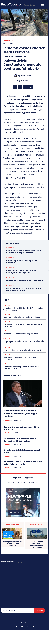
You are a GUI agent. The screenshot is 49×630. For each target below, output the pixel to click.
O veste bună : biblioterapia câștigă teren (25, 280)
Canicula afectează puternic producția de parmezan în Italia (21, 368)
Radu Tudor (26, 76)
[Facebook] (15, 87)
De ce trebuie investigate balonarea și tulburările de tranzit (23, 289)
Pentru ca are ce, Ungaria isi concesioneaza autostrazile (37, 544)
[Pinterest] (25, 87)
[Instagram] (22, 627)
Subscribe (39, 610)
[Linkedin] (30, 87)
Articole (8, 40)
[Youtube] (33, 627)
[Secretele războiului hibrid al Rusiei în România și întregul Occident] (22, 393)
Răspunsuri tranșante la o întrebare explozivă (22, 350)
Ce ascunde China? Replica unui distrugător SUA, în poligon (21, 271)
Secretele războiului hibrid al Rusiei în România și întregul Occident (23, 251)
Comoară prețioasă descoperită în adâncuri (22, 261)
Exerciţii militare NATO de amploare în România (12, 543)
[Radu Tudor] (16, 75)
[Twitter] (20, 87)
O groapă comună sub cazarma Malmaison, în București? (22, 358)
